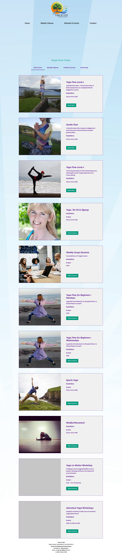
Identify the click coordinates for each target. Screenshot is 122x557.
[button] (71, 105)
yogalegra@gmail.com (63, 550)
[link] (38, 68)
